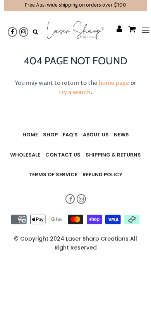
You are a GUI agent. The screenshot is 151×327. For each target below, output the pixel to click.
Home (30, 134)
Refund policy (102, 174)
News (121, 134)
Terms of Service (53, 174)
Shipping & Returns (113, 154)
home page (114, 83)
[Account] (115, 30)
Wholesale (25, 154)
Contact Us (63, 154)
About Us (96, 134)
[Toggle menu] (142, 30)
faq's (70, 134)
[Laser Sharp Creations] (75, 30)
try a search (75, 92)
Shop (50, 134)
